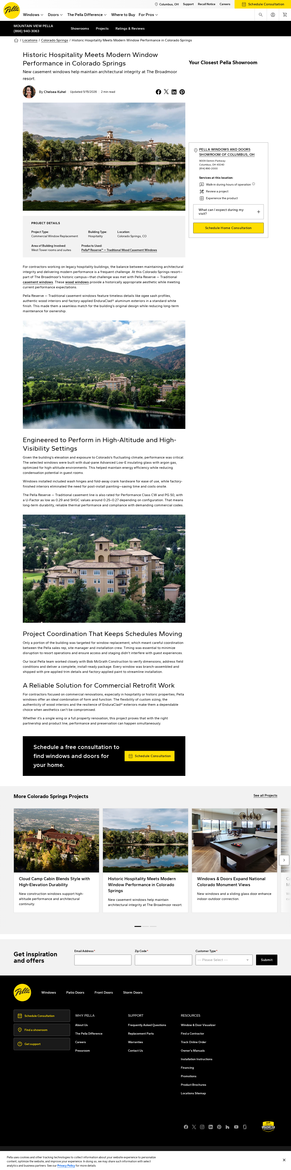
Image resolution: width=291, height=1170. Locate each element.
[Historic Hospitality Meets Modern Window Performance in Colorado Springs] (145, 861)
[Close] (284, 1160)
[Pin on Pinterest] (181, 92)
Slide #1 (145, 926)
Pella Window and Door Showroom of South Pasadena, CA (67, 1134)
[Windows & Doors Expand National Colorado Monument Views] (234, 861)
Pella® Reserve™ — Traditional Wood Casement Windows (119, 250)
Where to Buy (123, 14)
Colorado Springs (54, 40)
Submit (266, 960)
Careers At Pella (34, 1124)
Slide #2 (153, 926)
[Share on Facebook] (158, 92)
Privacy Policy (66, 1165)
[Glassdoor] (244, 1126)
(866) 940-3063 (26, 31)
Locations (29, 40)
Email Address (84, 951)
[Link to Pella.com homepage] (11, 10)
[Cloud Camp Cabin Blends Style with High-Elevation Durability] (56, 861)
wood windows (77, 282)
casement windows (38, 282)
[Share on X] (165, 92)
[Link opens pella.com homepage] (22, 992)
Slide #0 (137, 926)
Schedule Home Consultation (228, 228)
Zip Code (141, 951)
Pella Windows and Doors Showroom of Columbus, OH (227, 152)
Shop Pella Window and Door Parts (49, 1129)
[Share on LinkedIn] (173, 92)
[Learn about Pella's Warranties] (268, 1126)
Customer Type (206, 951)
